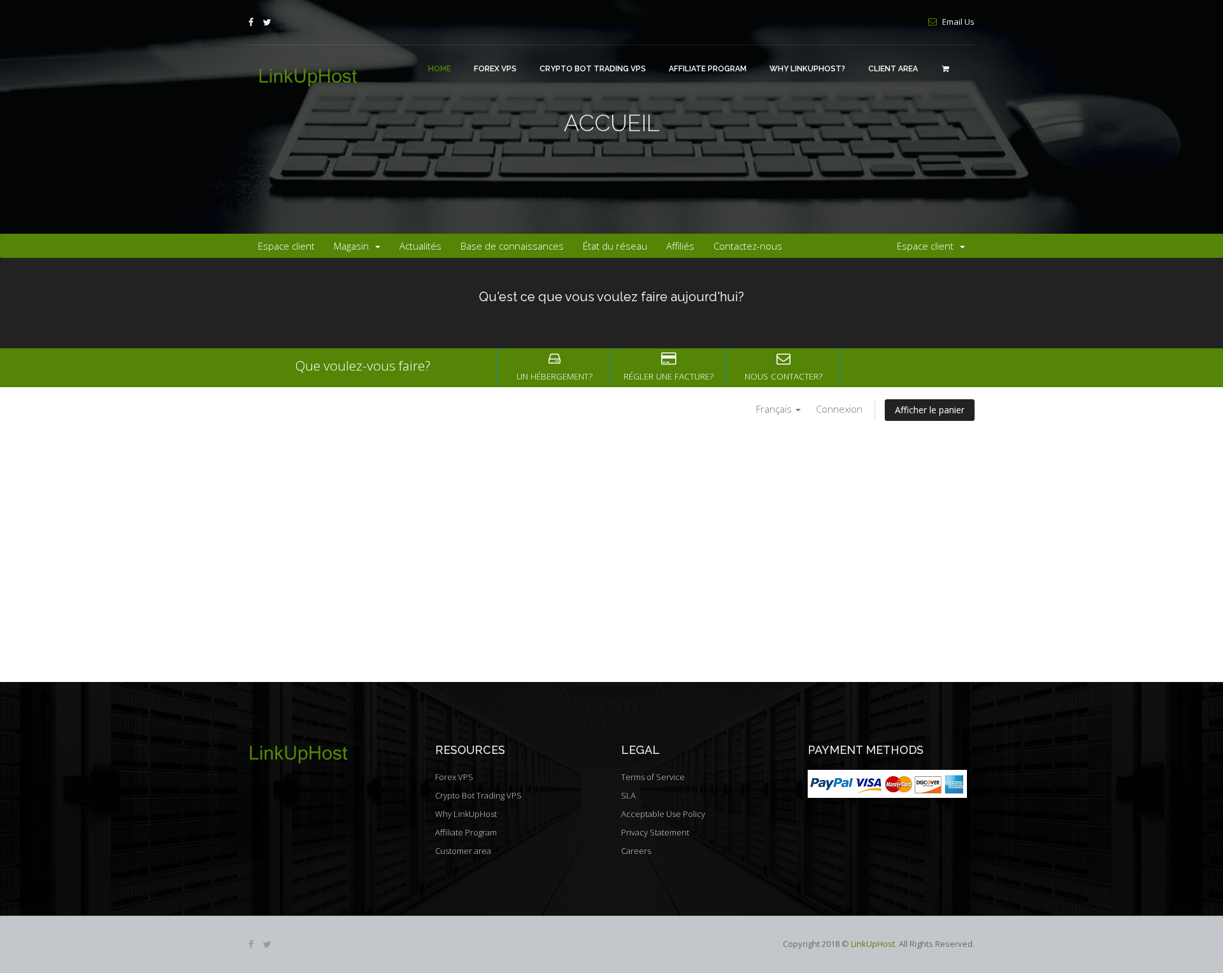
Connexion (839, 408)
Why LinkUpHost (466, 814)
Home (439, 68)
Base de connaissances (512, 245)
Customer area (463, 850)
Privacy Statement (655, 832)
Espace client (286, 245)
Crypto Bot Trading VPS (593, 68)
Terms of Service (653, 777)
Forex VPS (495, 68)
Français (775, 408)
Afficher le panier (929, 410)
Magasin (354, 245)
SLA (628, 795)
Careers (636, 850)
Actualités (420, 245)
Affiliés (680, 245)
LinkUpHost (873, 943)
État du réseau (615, 245)
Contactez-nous (747, 245)
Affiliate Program (708, 68)
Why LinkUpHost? (807, 68)
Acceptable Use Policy (663, 814)
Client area (893, 68)
